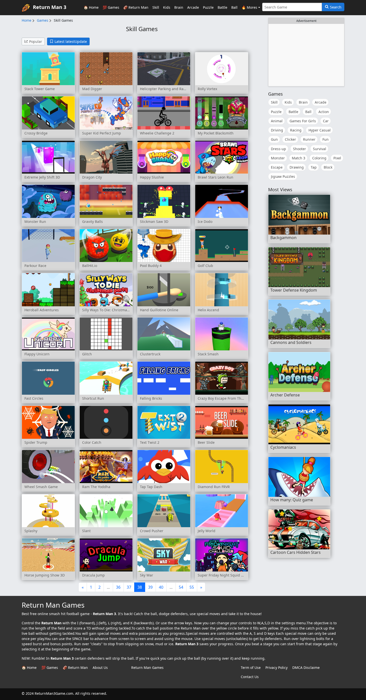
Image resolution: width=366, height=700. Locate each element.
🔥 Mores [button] (249, 7)
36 (118, 587)
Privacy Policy (276, 667)
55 (191, 587)
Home (26, 20)
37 (129, 587)
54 (181, 587)
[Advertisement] (306, 55)
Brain (178, 7)
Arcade (193, 7)
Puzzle (208, 7)
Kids (166, 7)
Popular (35, 41)
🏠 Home (91, 7)
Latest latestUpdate (71, 41)
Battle (222, 7)
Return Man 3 (49, 7)
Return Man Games (147, 667)
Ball (234, 7)
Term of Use (251, 667)
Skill (155, 7)
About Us (100, 667)
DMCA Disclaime (306, 667)
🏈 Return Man (135, 7)
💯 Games (111, 7)
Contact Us (250, 676)
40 (161, 587)
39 (150, 587)
